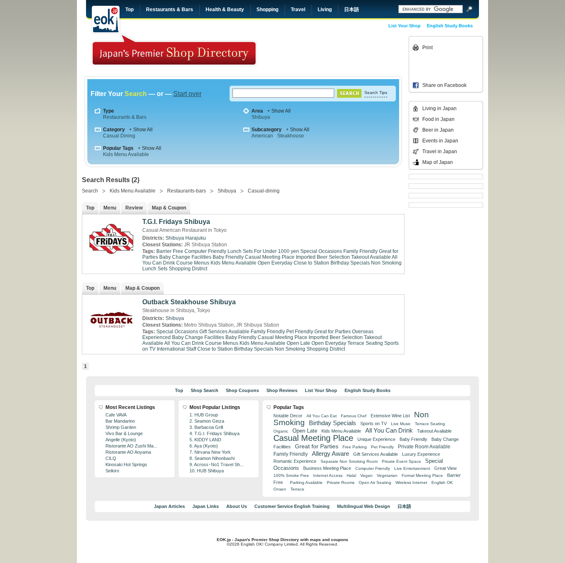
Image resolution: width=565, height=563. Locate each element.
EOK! (105, 19)
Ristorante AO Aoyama (128, 452)
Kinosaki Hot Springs (126, 464)
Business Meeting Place (327, 468)
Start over (187, 93)
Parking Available (306, 482)
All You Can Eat (321, 416)
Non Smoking (386, 263)
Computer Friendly (205, 251)
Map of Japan (437, 162)
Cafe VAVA (116, 414)
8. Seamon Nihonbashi (212, 458)
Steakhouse (290, 136)
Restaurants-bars (186, 191)
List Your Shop (404, 25)
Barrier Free (169, 251)
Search (90, 191)
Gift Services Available (224, 331)
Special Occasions (321, 251)
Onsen (279, 489)
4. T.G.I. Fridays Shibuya (214, 433)
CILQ (110, 458)
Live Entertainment (412, 468)
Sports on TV (373, 423)
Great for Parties (332, 331)
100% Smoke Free (291, 475)
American (262, 136)
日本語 (351, 9)
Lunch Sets (155, 269)
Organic (280, 431)
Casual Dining (119, 136)
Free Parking (354, 447)
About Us (236, 506)
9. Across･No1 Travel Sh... (216, 464)
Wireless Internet (411, 482)
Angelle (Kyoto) (120, 439)
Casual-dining (264, 191)
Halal (351, 475)
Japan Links (205, 506)
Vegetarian (387, 475)
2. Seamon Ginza (206, 421)
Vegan (366, 475)
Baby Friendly (228, 257)
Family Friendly (360, 251)
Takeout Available (371, 257)
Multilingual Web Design (363, 506)
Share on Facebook (444, 85)
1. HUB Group (203, 414)
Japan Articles (169, 506)
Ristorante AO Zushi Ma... (131, 445)
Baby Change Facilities (185, 257)
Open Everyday (275, 263)
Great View (445, 468)
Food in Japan (438, 119)
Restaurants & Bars (169, 9)
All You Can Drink (184, 343)
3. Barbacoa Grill (206, 427)
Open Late (298, 343)
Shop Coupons (242, 390)
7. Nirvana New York (210, 452)
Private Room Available (424, 447)
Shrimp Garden (120, 427)
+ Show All (279, 111)
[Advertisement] (349, 54)
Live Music (401, 423)
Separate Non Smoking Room (349, 461)
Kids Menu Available (126, 154)
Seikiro (112, 470)
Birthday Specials (350, 263)
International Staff (176, 349)
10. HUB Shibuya (206, 470)
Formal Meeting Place (422, 475)
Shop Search (204, 390)
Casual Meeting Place (269, 257)
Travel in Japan (439, 151)
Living (325, 9)
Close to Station (311, 263)
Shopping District (188, 269)
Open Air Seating (375, 482)
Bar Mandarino (120, 421)
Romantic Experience (294, 461)
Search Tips (375, 92)
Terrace (297, 489)
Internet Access (327, 475)
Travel (298, 9)
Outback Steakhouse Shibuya (189, 302)
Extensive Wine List (390, 415)
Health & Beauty (225, 9)
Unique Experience (376, 439)
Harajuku (195, 238)
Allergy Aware (330, 453)
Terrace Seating (365, 343)
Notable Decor (287, 415)
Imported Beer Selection (323, 257)
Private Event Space (401, 461)
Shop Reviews (281, 390)
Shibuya (260, 117)
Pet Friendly (299, 331)
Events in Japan (440, 141)
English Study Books (450, 25)
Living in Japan (439, 108)
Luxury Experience (421, 454)
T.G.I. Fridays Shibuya (176, 221)
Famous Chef (353, 416)
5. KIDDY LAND (205, 439)
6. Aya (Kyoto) (203, 445)
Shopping (267, 9)
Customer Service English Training (292, 506)
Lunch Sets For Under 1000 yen (263, 251)
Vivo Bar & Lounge (124, 433)
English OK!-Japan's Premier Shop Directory (174, 49)
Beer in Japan (438, 130)
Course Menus (192, 263)
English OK (442, 482)
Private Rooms (340, 482)
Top (129, 9)
